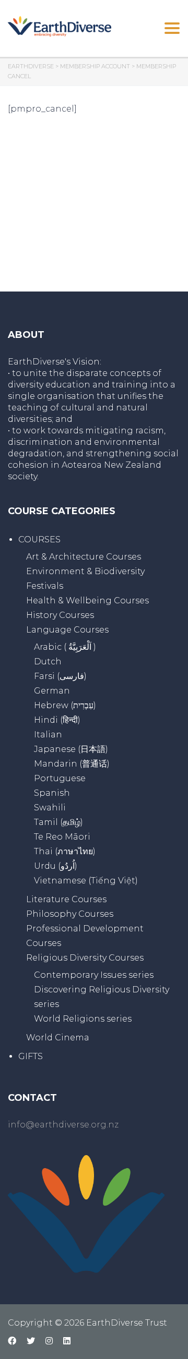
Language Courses (67, 630)
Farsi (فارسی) (60, 676)
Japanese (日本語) (71, 749)
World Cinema (57, 1037)
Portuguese (60, 778)
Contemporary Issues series (94, 975)
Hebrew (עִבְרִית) (65, 705)
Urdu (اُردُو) (55, 866)
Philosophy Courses (69, 914)
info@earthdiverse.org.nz (63, 1125)
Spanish (52, 793)
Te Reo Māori (62, 837)
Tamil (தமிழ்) (58, 822)
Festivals (44, 586)
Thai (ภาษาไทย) (65, 851)
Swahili (50, 807)
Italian (48, 734)
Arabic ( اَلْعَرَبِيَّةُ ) (65, 647)
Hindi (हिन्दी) (57, 720)
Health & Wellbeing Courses (87, 600)
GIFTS (30, 1056)
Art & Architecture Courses (83, 557)
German (52, 691)
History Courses (60, 615)
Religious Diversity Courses (85, 958)
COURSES (39, 539)
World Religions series (83, 1019)
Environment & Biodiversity (85, 571)
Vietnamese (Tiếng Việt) (86, 880)
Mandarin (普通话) (72, 764)
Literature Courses (66, 899)
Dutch (48, 661)
